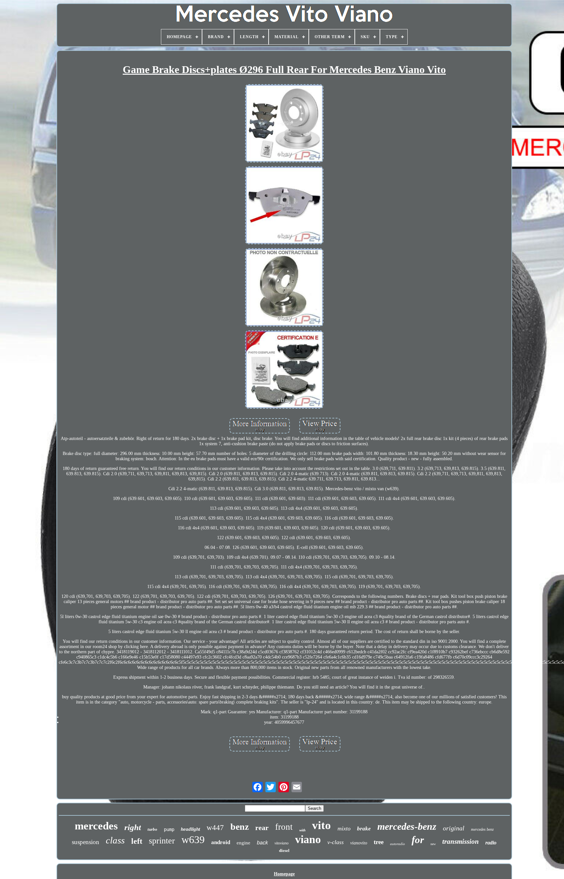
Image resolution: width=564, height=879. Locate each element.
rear (262, 828)
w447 (215, 828)
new (433, 844)
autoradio (397, 844)
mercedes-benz (406, 826)
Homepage (284, 873)
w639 (193, 839)
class (115, 840)
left (136, 841)
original (453, 828)
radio (490, 842)
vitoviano (281, 843)
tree (379, 842)
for (418, 839)
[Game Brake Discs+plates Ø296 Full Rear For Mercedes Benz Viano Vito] (284, 124)
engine (243, 842)
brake (364, 829)
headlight (190, 829)
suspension (85, 842)
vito (321, 825)
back (262, 842)
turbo (152, 829)
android (220, 842)
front (284, 827)
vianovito (358, 843)
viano (308, 839)
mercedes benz (482, 829)
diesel (284, 850)
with (302, 830)
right (132, 827)
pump (169, 829)
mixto (344, 828)
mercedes (96, 826)
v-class (335, 842)
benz (239, 827)
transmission (460, 841)
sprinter (162, 840)
